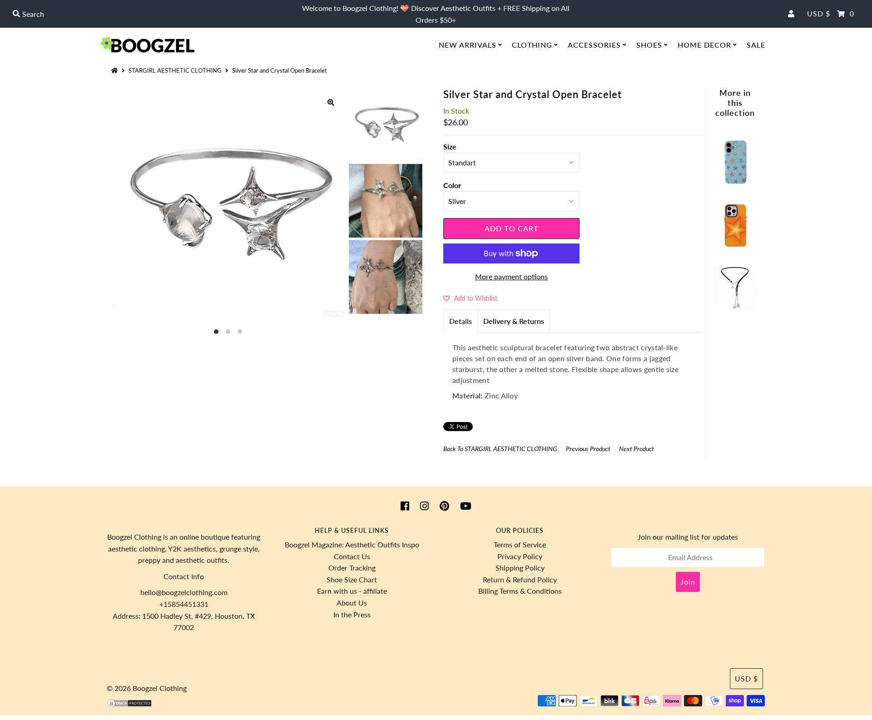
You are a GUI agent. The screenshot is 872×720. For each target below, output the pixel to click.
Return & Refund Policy (520, 579)
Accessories (594, 44)
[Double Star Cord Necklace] (735, 307)
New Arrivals (467, 44)
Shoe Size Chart (352, 579)
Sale (756, 44)
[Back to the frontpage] (115, 70)
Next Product (636, 448)
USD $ (818, 13)
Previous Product (588, 448)
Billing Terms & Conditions (520, 590)
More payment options (511, 276)
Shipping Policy (520, 567)
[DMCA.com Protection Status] (129, 704)
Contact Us (352, 556)
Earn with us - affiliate (352, 590)
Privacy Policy (519, 556)
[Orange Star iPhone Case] (735, 245)
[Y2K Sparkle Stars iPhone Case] (735, 182)
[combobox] (150, 14)
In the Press (352, 614)
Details (460, 321)
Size (449, 146)
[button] (470, 298)
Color (452, 185)
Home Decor (704, 44)
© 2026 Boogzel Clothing (147, 688)
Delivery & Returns (513, 321)
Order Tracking (352, 567)
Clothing (532, 44)
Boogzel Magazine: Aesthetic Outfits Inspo (352, 544)
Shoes (649, 44)
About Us (352, 602)
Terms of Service (520, 544)
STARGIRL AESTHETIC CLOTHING (175, 70)
